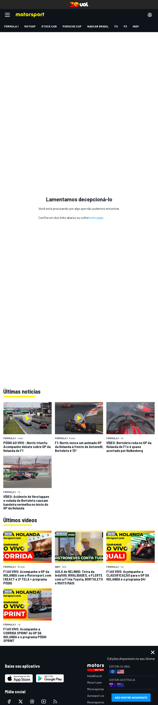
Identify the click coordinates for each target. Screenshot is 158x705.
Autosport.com (96, 695)
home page (95, 217)
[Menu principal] (7, 15)
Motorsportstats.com (101, 702)
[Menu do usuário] (150, 15)
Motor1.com (94, 682)
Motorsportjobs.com (100, 689)
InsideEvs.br (94, 676)
